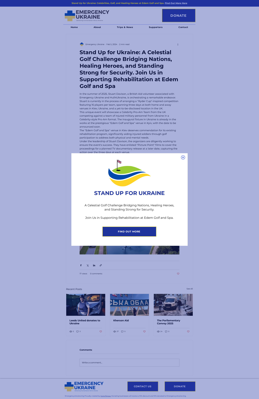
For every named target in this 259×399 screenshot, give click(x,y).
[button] (183, 157)
